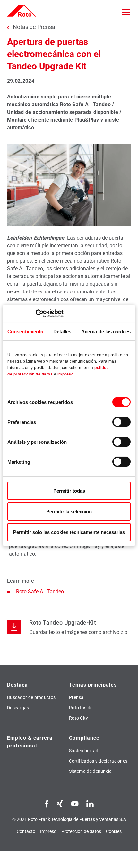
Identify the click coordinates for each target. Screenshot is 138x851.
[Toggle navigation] (126, 12)
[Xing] (59, 803)
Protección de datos (81, 831)
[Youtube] (74, 803)
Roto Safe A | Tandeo (40, 591)
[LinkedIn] (89, 803)
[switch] (121, 422)
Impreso (48, 831)
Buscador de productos (31, 697)
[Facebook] (46, 803)
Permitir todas (69, 490)
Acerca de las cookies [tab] (106, 331)
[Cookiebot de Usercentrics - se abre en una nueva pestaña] (35, 313)
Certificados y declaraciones (98, 760)
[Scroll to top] (127, 840)
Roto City (78, 717)
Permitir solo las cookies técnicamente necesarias (69, 532)
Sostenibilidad (83, 750)
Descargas (18, 707)
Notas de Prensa (34, 27)
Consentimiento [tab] (25, 331)
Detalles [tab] (62, 331)
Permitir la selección (69, 511)
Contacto (26, 831)
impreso (65, 374)
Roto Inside (80, 707)
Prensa (76, 697)
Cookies (114, 831)
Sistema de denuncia (90, 771)
